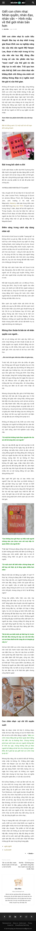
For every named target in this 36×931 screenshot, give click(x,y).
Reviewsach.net (6, 923)
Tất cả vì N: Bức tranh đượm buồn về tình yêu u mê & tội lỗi (9, 865)
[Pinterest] (21, 917)
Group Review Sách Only (22, 925)
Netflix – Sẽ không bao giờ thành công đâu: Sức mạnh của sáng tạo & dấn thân (26, 866)
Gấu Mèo (6, 29)
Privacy (30, 923)
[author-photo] (18, 886)
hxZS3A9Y (8, 850)
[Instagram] (10, 917)
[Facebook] (4, 917)
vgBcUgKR (8, 846)
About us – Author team (19, 923)
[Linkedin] (15, 917)
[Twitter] (32, 917)
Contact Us (10, 925)
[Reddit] (26, 917)
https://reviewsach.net (18, 891)
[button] (3, 2)
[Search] (33, 2)
